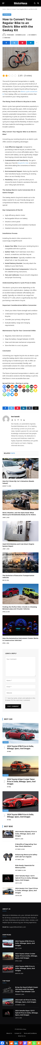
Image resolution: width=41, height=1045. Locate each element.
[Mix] (24, 386)
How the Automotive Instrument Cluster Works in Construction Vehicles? (20, 639)
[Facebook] (4, 386)
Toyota (5, 742)
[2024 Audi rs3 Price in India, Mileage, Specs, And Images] (7, 1002)
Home (4, 9)
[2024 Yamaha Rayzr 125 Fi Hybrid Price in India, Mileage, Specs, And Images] (7, 878)
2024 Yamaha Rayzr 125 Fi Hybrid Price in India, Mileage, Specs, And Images (26, 878)
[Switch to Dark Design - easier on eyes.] (34, 3)
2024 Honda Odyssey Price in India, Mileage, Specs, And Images (26, 833)
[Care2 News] (31, 390)
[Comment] (24, 390)
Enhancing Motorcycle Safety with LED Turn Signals (26, 856)
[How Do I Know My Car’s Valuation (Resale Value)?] (20, 468)
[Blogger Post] (27, 390)
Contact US (18, 1033)
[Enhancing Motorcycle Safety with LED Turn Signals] (7, 857)
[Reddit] (12, 386)
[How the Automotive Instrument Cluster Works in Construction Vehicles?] (20, 625)
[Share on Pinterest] (22, 43)
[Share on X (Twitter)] (14, 43)
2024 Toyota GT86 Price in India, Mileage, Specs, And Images (20, 747)
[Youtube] (35, 386)
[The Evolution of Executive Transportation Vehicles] (20, 562)
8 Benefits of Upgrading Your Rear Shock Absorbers (26, 845)
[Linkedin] (16, 386)
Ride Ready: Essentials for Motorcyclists (24, 866)
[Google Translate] (4, 390)
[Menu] (3, 3)
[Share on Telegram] (30, 43)
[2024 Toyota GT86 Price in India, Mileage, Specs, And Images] (20, 733)
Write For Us (21, 1036)
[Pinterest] (20, 386)
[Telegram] (12, 394)
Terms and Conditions (30, 1033)
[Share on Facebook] (6, 43)
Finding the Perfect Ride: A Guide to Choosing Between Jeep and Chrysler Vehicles (19, 608)
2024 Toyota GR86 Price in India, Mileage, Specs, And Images (20, 815)
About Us (9, 1033)
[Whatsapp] (27, 386)
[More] (16, 394)
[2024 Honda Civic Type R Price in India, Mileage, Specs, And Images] (7, 891)
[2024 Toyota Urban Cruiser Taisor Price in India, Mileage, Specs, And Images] (20, 766)
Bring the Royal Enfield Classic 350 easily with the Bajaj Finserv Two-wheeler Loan (26, 989)
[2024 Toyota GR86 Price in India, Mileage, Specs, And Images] (20, 801)
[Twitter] (12, 390)
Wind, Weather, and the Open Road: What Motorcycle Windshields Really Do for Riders (19, 514)
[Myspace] (31, 386)
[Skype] (8, 394)
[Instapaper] (20, 390)
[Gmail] (8, 390)
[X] (8, 386)
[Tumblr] (16, 390)
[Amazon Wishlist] (35, 390)
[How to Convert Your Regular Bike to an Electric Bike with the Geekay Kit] (20, 59)
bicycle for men (23, 163)
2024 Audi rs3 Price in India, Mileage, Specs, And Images (25, 1001)
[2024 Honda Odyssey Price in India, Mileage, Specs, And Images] (7, 834)
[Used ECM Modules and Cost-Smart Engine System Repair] (20, 531)
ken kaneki (11, 34)
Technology (6, 14)
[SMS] (4, 394)
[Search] (38, 3)
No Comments (33, 34)
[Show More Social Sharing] (37, 43)
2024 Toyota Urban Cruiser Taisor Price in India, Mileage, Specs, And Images (21, 781)
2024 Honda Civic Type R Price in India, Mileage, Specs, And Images (26, 890)
